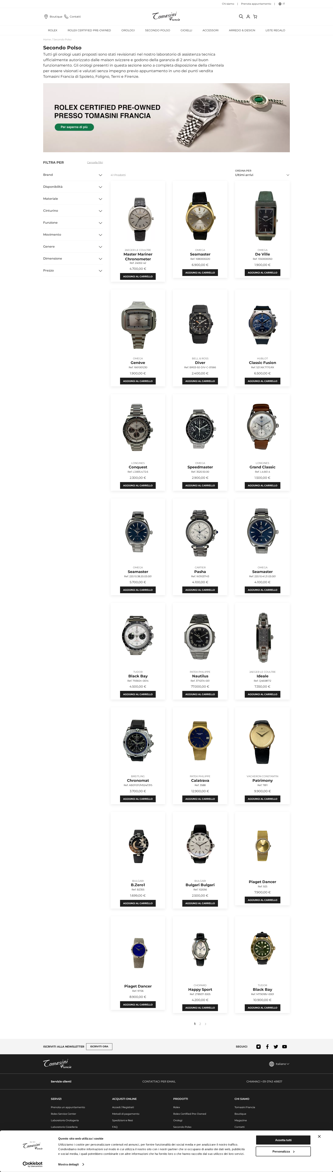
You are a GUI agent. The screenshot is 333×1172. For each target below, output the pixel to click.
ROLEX (52, 30)
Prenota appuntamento (256, 3)
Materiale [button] (50, 199)
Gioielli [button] (186, 30)
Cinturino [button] (50, 210)
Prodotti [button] (180, 1099)
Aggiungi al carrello (138, 276)
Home (47, 39)
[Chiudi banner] (319, 1136)
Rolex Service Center (63, 1113)
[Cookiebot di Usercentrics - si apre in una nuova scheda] (33, 1164)
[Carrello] (255, 16)
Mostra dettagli (68, 1164)
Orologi (177, 1120)
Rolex (176, 1107)
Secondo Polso (157, 30)
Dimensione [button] (52, 258)
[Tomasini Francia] (166, 17)
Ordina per (243, 170)
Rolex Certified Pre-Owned (89, 30)
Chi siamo (228, 3)
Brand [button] (48, 175)
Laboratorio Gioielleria (64, 1126)
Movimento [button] (52, 234)
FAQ (115, 1126)
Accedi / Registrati (123, 1107)
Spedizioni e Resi (122, 1120)
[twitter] (275, 1046)
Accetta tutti (283, 1140)
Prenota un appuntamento (68, 1107)
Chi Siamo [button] (242, 1099)
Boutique (56, 16)
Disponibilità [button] (53, 187)
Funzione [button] (50, 222)
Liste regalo (275, 30)
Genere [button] (49, 246)
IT (284, 3)
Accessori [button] (211, 30)
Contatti (75, 16)
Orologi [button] (128, 30)
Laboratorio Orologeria (65, 1120)
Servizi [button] (56, 1099)
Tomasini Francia (245, 1107)
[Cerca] (241, 16)
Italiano (281, 1064)
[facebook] (267, 1046)
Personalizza (281, 1151)
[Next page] (205, 1024)
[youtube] (284, 1046)
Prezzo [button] (48, 270)
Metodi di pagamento (125, 1113)
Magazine (241, 1120)
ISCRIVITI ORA (99, 1046)
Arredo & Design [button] (242, 30)
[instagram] (258, 1046)
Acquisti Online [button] (124, 1099)
